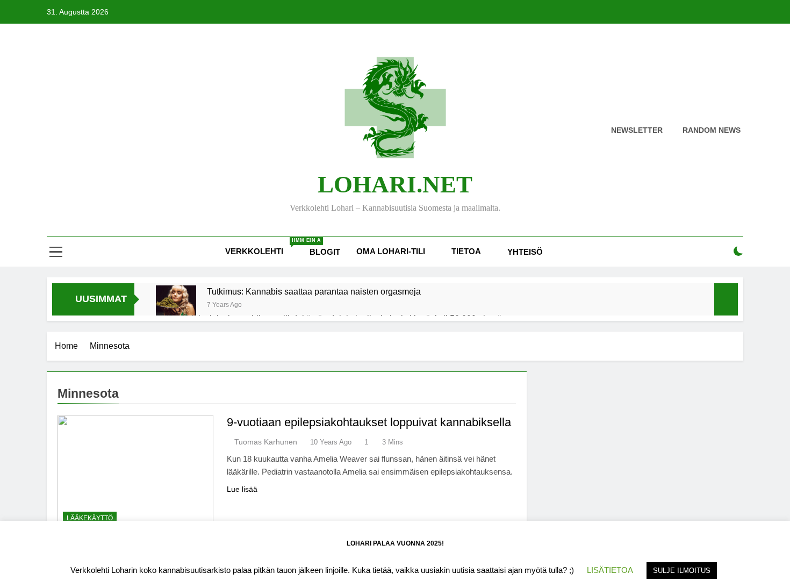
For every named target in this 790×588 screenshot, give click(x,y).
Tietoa (466, 251)
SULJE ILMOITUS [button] (681, 571)
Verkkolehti (263, 247)
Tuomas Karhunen (265, 442)
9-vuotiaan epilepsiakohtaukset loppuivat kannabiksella (369, 422)
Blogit (325, 251)
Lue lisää (242, 489)
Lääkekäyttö (90, 518)
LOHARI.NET (395, 184)
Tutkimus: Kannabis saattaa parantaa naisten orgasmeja (314, 291)
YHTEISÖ (525, 251)
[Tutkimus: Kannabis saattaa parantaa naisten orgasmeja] (176, 305)
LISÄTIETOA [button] (610, 570)
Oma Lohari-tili (390, 251)
